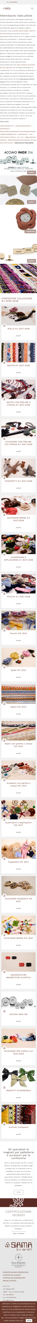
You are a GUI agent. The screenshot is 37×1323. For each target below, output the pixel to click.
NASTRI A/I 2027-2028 (18, 365)
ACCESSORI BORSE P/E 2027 (18, 938)
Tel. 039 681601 (8, 1295)
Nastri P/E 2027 (19, 707)
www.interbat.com (7, 126)
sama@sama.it (8, 1300)
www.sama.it (4, 129)
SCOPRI (18, 1192)
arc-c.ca (20, 137)
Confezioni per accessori (12, 1275)
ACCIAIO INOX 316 (18, 1014)
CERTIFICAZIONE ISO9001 (18, 1213)
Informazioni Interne (7, 137)
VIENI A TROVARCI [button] (18, 1233)
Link (30, 134)
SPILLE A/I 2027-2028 (18, 328)
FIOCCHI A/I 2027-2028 (18, 596)
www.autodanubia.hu (23, 126)
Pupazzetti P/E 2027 (18, 862)
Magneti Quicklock (9, 1280)
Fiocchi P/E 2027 (18, 633)
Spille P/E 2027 (18, 670)
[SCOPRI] (14, 8)
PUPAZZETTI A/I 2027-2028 (18, 481)
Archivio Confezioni (18, 1127)
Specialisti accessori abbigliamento (15, 1272)
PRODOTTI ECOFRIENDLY (18, 1090)
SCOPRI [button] (18, 336)
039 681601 (14, 2)
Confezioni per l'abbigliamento (14, 1278)
